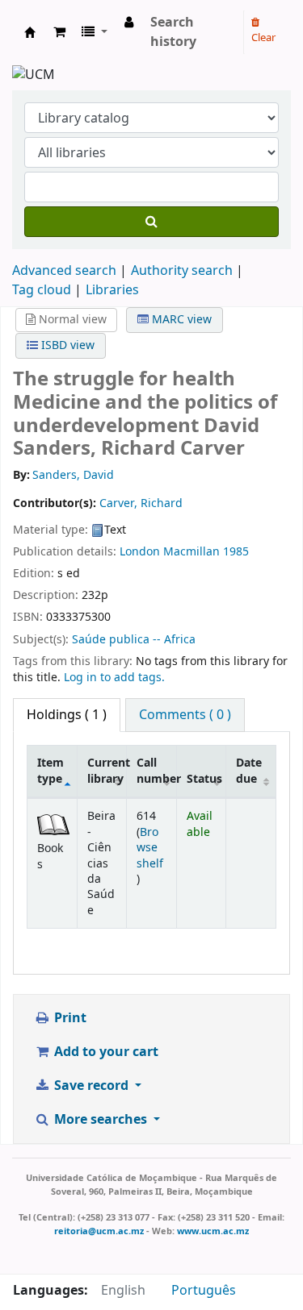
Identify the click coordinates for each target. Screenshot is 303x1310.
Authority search (182, 271)
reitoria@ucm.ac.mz (99, 1231)
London (140, 551)
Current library (107, 771)
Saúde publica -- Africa (134, 639)
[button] (59, 32)
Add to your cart (104, 1052)
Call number (156, 771)
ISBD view (66, 345)
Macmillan (191, 551)
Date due (249, 771)
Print (68, 1018)
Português (203, 1290)
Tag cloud (41, 290)
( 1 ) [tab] (67, 715)
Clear (263, 37)
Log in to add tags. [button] (114, 677)
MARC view (180, 319)
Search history (173, 32)
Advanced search (64, 271)
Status (204, 779)
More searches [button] (100, 1119)
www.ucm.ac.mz (213, 1231)
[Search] (151, 221)
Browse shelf (150, 848)
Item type (50, 771)
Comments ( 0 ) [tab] (185, 715)
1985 (236, 551)
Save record (91, 1086)
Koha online (30, 32)
